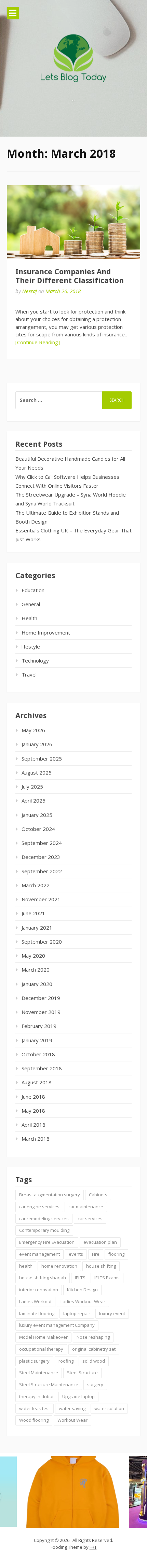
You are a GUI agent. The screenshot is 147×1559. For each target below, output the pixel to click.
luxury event (112, 1313)
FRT (93, 1547)
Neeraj (29, 291)
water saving (72, 1408)
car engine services (39, 1206)
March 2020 (36, 969)
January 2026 (37, 744)
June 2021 (33, 913)
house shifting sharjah (42, 1278)
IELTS (80, 1278)
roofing (66, 1361)
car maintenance (85, 1206)
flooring (116, 1254)
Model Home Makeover (43, 1337)
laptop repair (76, 1313)
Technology (35, 660)
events (76, 1254)
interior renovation (38, 1289)
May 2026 (33, 730)
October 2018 (38, 1054)
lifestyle (31, 646)
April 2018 (33, 1124)
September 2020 (42, 941)
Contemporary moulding (44, 1230)
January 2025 (37, 814)
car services (90, 1218)
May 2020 (33, 955)
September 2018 (42, 1068)
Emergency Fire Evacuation (47, 1242)
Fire (95, 1254)
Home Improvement (46, 632)
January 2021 (37, 927)
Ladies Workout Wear (83, 1301)
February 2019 (39, 1025)
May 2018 (33, 1110)
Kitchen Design (82, 1289)
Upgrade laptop (78, 1396)
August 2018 (37, 1082)
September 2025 (42, 758)
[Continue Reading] (37, 342)
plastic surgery (34, 1361)
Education (33, 590)
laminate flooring (36, 1313)
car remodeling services (44, 1218)
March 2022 (36, 885)
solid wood (93, 1361)
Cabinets (98, 1195)
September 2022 (42, 871)
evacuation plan (100, 1242)
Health (29, 618)
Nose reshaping (93, 1337)
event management (39, 1254)
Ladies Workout (35, 1301)
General (31, 604)
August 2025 (37, 772)
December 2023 (41, 856)
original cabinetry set (94, 1349)
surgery (95, 1384)
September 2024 (42, 842)
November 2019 (41, 1011)
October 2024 (38, 828)
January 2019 (37, 1040)
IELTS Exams (107, 1278)
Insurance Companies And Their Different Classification (69, 276)
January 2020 (37, 983)
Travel (29, 674)
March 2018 (36, 1138)
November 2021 (41, 899)
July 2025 (32, 786)
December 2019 (41, 997)
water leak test (34, 1408)
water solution (109, 1408)
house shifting (101, 1266)
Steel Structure (82, 1372)
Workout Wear (72, 1420)
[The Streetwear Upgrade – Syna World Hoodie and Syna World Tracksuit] (72, 1492)
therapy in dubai (36, 1396)
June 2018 (33, 1096)
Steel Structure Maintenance (48, 1384)
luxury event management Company (57, 1325)
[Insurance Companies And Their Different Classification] (73, 222)
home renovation (59, 1266)
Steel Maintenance (38, 1372)
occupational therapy (41, 1349)
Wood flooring (34, 1420)
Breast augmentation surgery (49, 1195)
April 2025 (33, 800)
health (25, 1266)
